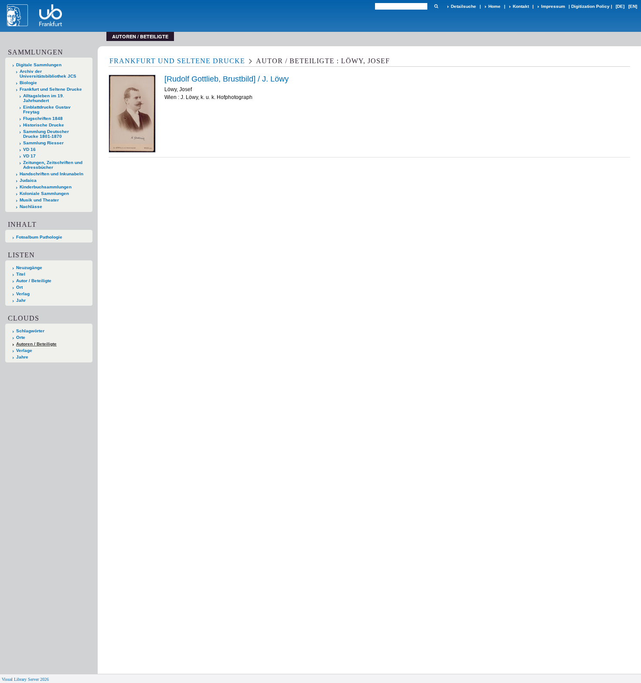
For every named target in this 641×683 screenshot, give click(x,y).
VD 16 (29, 149)
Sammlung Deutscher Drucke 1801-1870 (46, 134)
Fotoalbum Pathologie (39, 237)
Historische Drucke (43, 125)
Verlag (23, 293)
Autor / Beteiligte (33, 280)
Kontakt (521, 6)
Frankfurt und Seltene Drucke (51, 89)
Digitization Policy (590, 6)
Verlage (24, 350)
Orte (20, 337)
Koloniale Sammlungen (44, 193)
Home (494, 6)
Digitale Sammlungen (38, 64)
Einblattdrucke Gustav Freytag (47, 109)
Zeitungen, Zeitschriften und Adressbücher (52, 165)
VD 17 (29, 156)
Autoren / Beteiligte (36, 344)
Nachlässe (31, 206)
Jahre (22, 357)
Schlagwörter (30, 330)
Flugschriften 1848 (43, 118)
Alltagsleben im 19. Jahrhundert (43, 98)
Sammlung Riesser (43, 142)
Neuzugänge (29, 267)
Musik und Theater (39, 200)
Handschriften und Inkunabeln (51, 173)
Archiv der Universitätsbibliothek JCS (48, 74)
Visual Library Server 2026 (25, 679)
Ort (19, 287)
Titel (20, 274)
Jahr (21, 300)
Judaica (28, 180)
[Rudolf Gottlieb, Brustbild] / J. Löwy (226, 79)
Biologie (28, 82)
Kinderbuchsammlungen (46, 186)
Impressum (553, 6)
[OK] (436, 6)
